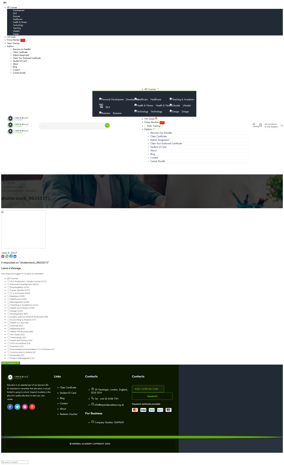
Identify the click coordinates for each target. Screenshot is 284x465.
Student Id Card (20, 61)
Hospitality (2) (17, 355)
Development (18, 10)
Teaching (17, 28)
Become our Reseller (22, 49)
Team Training (13, 43)
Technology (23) (18, 337)
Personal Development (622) (24, 284)
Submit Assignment (21, 55)
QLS (15, 13)
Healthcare (17, 19)
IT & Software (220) (20, 293)
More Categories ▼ (10, 363)
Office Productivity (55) (21, 331)
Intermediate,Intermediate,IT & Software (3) (32, 349)
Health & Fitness (20, 22)
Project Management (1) (22, 358)
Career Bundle (19, 72)
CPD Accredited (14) (20, 343)
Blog (15, 66)
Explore (10, 46)
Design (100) (16, 311)
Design (16, 33)
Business (16, 16)
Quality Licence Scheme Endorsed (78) (29, 316)
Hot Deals (11, 36)
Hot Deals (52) (17, 334)
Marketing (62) (17, 328)
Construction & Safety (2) (22, 352)
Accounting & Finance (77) (23, 319)
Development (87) (19, 313)
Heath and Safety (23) (21, 340)
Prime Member (16, 39)
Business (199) (17, 296)
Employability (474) (19, 287)
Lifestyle (16, 31)
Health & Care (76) (19, 322)
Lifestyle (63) (16, 325)
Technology (18, 25)
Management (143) (19, 302)
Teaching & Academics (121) (24, 305)
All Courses (12, 7)
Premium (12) (17, 346)
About (15, 63)
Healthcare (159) (18, 299)
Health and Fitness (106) (22, 308)
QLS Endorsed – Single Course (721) (28, 281)
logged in (19, 273)
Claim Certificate (20, 52)
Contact (16, 69)
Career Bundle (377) (20, 290)
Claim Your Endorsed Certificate (27, 58)
